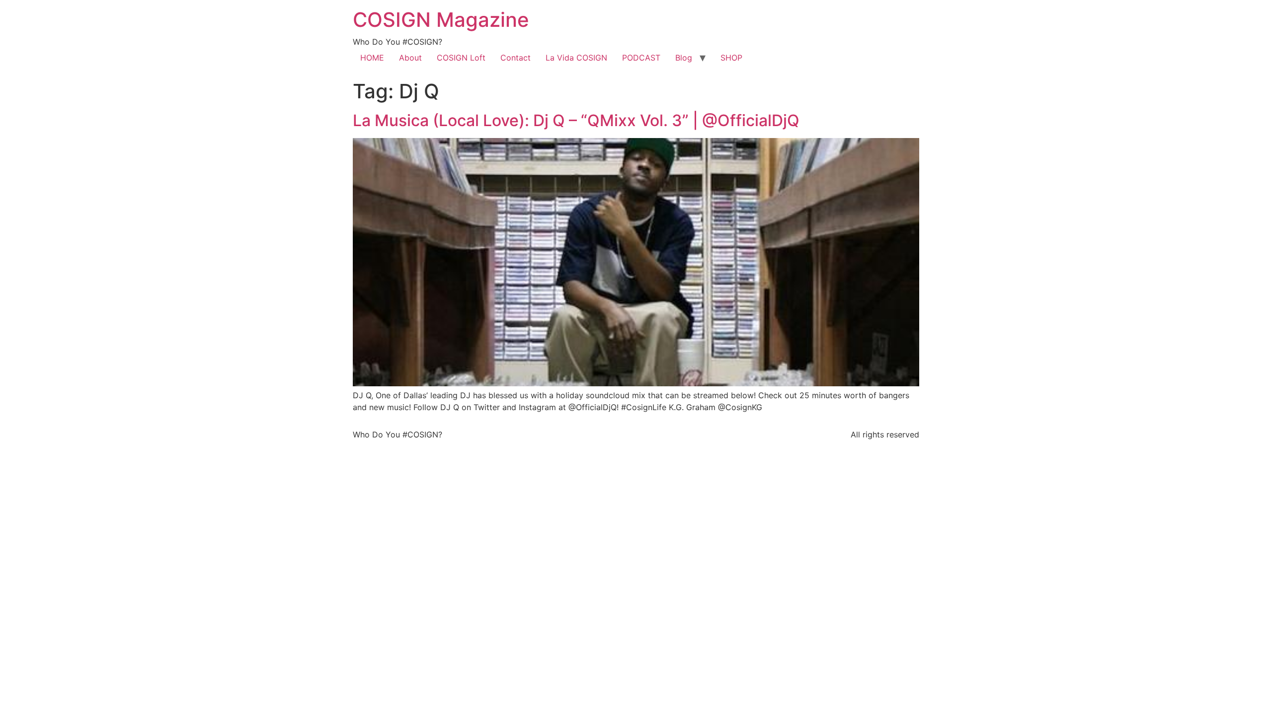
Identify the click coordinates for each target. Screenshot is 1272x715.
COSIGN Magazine (441, 19)
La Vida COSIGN (576, 58)
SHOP (731, 58)
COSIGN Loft (461, 58)
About (410, 58)
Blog (683, 58)
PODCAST (641, 58)
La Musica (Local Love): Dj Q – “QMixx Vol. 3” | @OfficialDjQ (576, 120)
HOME (372, 58)
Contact (515, 58)
